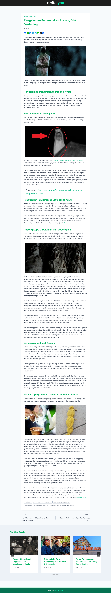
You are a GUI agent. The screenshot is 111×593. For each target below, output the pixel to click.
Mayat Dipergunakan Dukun (61, 502)
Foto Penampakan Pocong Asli (42, 502)
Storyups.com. (81, 497)
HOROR (26, 16)
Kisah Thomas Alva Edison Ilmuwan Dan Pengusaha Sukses (35, 517)
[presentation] (24, 545)
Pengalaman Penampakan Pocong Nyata (36, 505)
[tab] (53, 574)
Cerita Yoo (28, 502)
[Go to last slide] (12, 554)
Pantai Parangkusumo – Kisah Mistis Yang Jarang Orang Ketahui (86, 561)
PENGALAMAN (33, 16)
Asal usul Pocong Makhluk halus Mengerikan (68, 160)
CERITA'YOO (58, 590)
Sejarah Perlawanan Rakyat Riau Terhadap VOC (75, 517)
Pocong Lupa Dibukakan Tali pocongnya (62, 505)
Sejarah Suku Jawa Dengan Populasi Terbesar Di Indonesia (55, 561)
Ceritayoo (67, 223)
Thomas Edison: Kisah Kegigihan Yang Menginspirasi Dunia (22, 561)
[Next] (98, 554)
